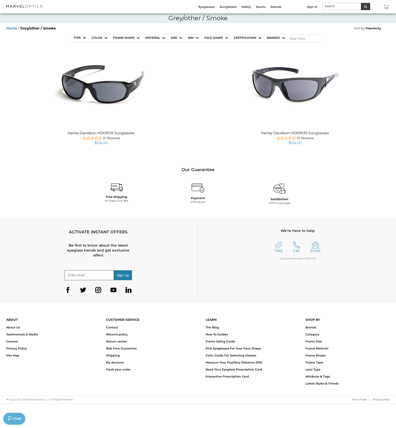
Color (97, 38)
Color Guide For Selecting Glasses (231, 355)
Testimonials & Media (22, 334)
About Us (13, 327)
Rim (190, 38)
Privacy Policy (16, 348)
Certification (245, 38)
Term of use (359, 399)
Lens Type (313, 369)
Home (11, 28)
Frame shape (123, 38)
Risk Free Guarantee (121, 348)
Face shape (213, 38)
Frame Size (313, 341)
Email (315, 251)
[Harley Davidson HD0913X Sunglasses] (101, 62)
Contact (112, 327)
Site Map (12, 355)
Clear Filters (297, 38)
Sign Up (123, 275)
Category (312, 334)
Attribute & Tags (317, 376)
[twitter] (83, 290)
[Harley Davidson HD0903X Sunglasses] (294, 63)
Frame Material (316, 348)
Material (152, 38)
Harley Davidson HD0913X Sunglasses (101, 133)
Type (77, 38)
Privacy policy (381, 399)
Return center (116, 341)
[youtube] (113, 290)
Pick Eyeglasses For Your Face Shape (233, 348)
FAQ (279, 251)
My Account (115, 362)
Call (296, 251)
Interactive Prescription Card (227, 376)
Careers (12, 341)
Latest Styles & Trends (321, 383)
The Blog (212, 327)
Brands (273, 38)
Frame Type (314, 362)
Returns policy (117, 334)
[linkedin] (128, 290)
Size (174, 38)
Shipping (113, 355)
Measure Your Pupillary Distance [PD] (234, 362)
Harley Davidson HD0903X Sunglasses (295, 133)
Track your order (118, 369)
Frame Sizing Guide (220, 341)
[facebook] (68, 290)
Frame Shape (315, 355)
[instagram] (98, 290)
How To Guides (217, 334)
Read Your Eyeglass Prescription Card (234, 369)
